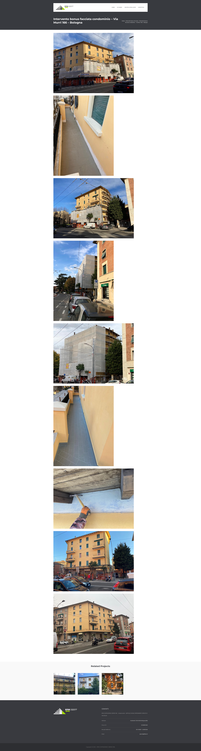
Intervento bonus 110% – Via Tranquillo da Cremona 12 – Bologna (88, 687)
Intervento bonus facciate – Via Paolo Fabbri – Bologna (64, 686)
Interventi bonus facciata (64, 691)
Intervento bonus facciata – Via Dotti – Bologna (112, 686)
